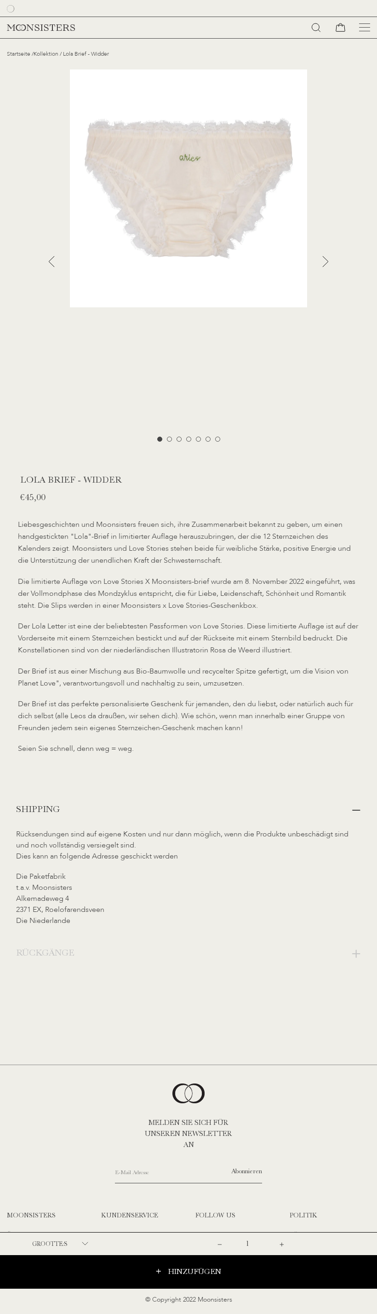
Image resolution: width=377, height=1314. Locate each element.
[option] (189, 188)
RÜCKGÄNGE (45, 952)
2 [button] (169, 439)
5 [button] (198, 439)
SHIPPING (38, 809)
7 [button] (217, 439)
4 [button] (188, 439)
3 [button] (179, 439)
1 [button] (159, 439)
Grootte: (48, 1243)
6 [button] (208, 439)
